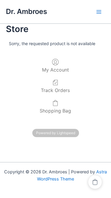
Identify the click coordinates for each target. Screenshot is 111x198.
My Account (55, 70)
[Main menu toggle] (99, 12)
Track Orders (55, 90)
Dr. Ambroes (26, 11)
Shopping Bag (55, 111)
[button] (95, 182)
